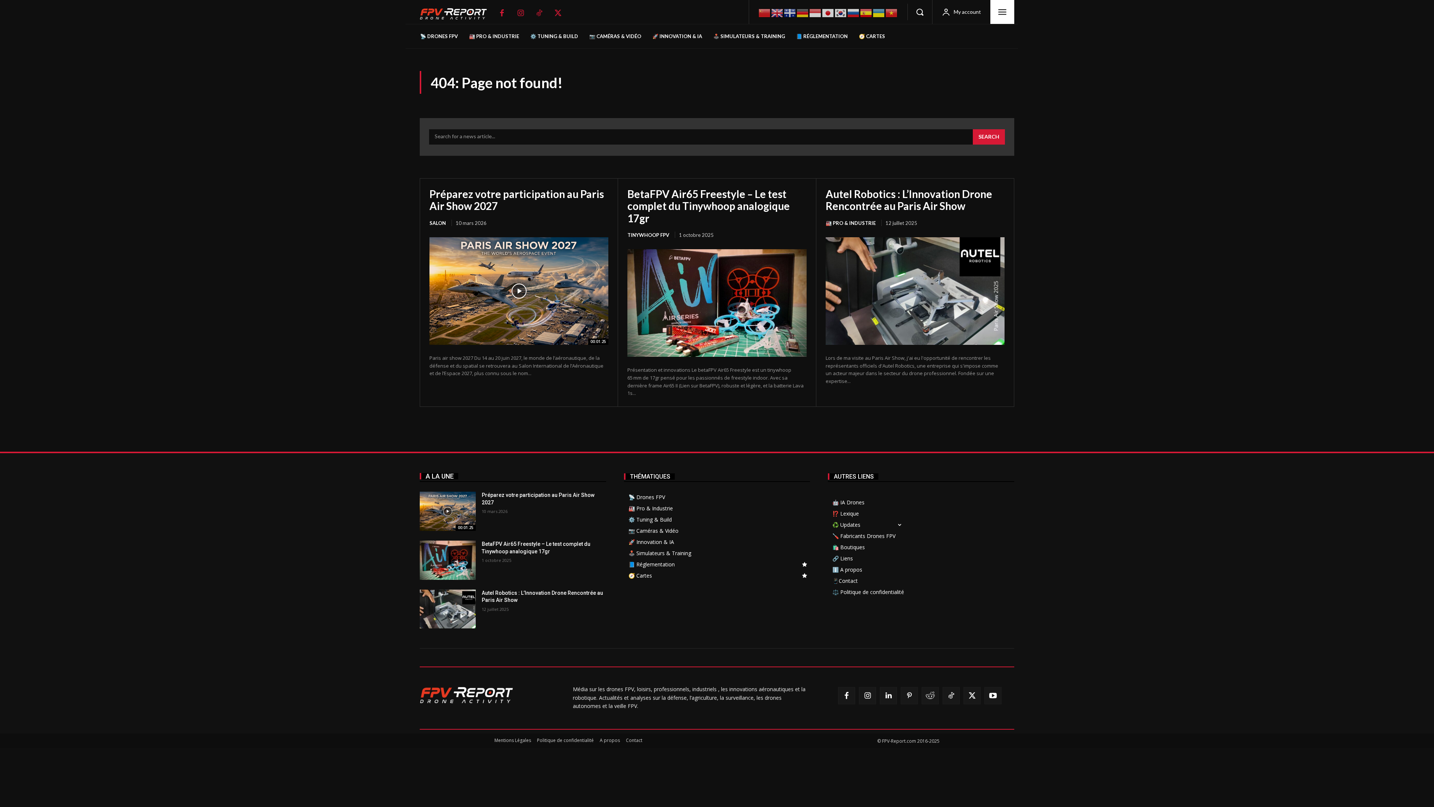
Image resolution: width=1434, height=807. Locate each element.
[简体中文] (764, 12)
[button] (920, 12)
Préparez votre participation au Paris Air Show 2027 (516, 200)
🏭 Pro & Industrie (851, 223)
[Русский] (853, 12)
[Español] (866, 12)
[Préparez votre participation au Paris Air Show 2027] (518, 291)
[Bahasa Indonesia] (815, 12)
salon (437, 223)
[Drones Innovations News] (457, 14)
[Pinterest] (909, 695)
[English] (777, 12)
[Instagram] (520, 13)
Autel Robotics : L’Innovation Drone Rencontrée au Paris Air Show (909, 200)
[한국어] (841, 12)
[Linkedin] (888, 695)
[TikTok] (539, 13)
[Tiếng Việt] (891, 12)
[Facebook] (501, 13)
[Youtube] (993, 695)
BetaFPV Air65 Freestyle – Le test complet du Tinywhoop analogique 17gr (708, 206)
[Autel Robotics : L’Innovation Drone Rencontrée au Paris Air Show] (915, 291)
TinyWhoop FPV (648, 235)
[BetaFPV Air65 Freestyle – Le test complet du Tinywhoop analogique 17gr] (716, 303)
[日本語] (828, 12)
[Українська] (879, 12)
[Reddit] (930, 695)
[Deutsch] (803, 12)
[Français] (790, 12)
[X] (557, 13)
